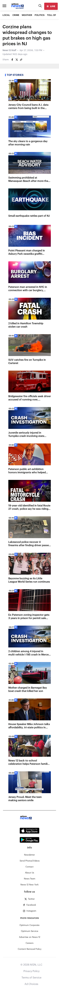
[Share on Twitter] (16, 59)
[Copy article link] (21, 59)
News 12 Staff (9, 50)
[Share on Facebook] (12, 59)
